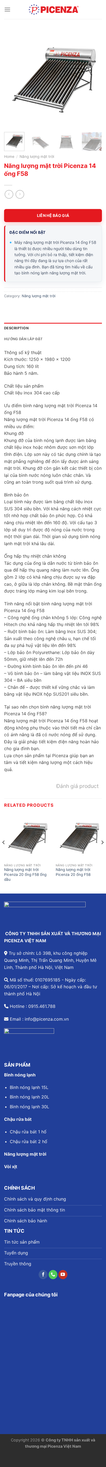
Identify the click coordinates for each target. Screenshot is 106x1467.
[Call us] (53, 1274)
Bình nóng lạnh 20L (29, 1097)
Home (9, 156)
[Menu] (7, 9)
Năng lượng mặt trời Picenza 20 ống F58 (73, 872)
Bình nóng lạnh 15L (29, 1087)
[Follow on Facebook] (43, 1274)
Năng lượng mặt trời (37, 156)
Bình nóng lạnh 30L (29, 1106)
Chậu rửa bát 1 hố (28, 1131)
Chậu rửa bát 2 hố (28, 1141)
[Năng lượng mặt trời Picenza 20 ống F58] (79, 837)
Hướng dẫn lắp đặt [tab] (23, 339)
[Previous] (13, 79)
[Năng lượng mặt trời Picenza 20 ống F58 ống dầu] (27, 837)
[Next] (93, 79)
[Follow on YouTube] (62, 1274)
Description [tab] (16, 328)
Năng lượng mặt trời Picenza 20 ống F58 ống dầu (25, 874)
